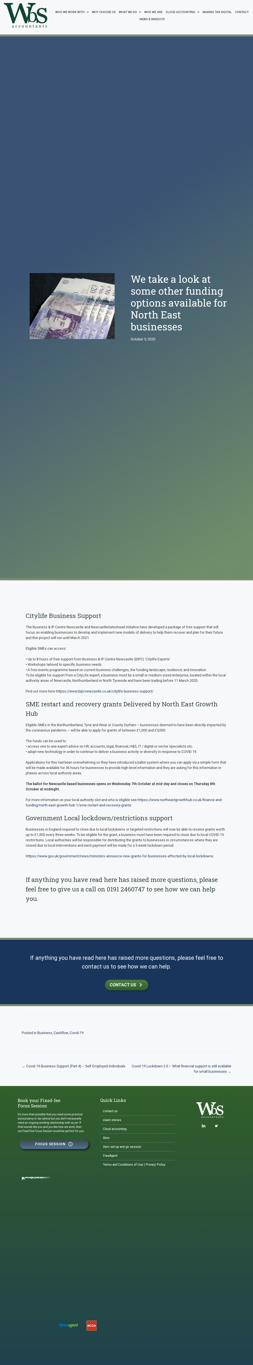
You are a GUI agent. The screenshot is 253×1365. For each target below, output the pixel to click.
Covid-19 (77, 1033)
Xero (106, 1138)
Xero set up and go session (122, 1147)
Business (44, 1033)
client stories (112, 1120)
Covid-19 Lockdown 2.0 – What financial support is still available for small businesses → (181, 1069)
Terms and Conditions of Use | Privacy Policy (134, 1164)
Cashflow (61, 1033)
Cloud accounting (114, 1129)
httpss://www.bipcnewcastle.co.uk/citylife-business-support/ (104, 691)
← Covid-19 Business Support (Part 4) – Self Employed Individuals (74, 1066)
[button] (54, 1144)
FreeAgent (110, 1156)
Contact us (110, 1111)
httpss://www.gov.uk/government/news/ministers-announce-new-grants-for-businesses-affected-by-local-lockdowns (119, 856)
